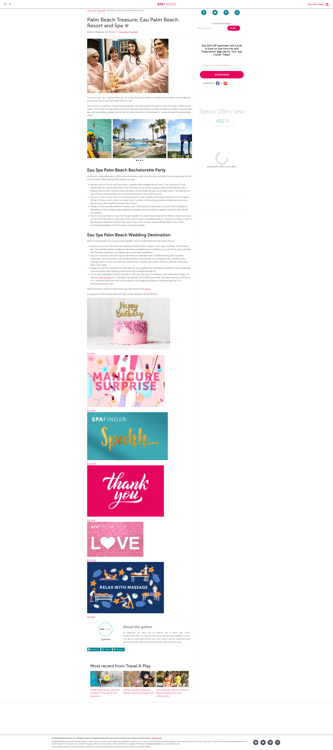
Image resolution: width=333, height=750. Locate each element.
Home (89, 10)
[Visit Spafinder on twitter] (215, 12)
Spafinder (134, 32)
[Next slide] (190, 138)
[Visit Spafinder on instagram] (237, 12)
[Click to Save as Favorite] (126, 26)
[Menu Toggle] (5, 4)
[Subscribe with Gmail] (225, 83)
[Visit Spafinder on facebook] (203, 12)
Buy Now (91, 353)
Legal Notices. (156, 738)
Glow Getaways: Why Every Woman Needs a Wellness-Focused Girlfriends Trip (172, 693)
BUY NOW (91, 463)
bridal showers (104, 277)
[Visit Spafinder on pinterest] (226, 12)
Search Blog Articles (222, 23)
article (147, 289)
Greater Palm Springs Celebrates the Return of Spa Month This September (105, 693)
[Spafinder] (166, 4)
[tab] (136, 160)
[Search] (10, 4)
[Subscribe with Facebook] (217, 83)
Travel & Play (101, 10)
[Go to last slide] (89, 138)
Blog (94, 10)
